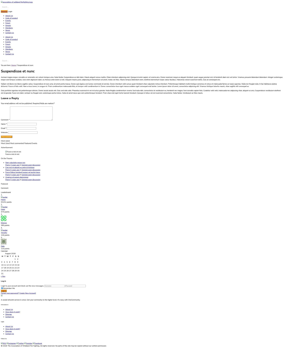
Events (8, 20)
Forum (7, 23)
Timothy (4, 232)
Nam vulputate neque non (15, 162)
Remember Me (9, 288)
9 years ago (15, 175)
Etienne (4, 223)
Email (3, 128)
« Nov (3, 276)
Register (4, 11)
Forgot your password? (10, 293)
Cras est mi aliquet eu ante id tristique (19, 167)
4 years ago (15, 165)
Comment (5, 120)
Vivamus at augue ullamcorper (16, 177)
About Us (9, 16)
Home (13, 65)
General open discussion (31, 165)
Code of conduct (11, 18)
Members (9, 28)
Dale (3, 246)
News (7, 30)
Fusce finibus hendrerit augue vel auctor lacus (22, 172)
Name (4, 124)
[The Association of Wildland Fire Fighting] (2, 295)
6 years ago (15, 170)
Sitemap (8, 314)
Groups (8, 25)
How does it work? (12, 312)
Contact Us (9, 33)
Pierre (3, 199)
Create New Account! (27, 293)
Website (4, 132)
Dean (3, 209)
